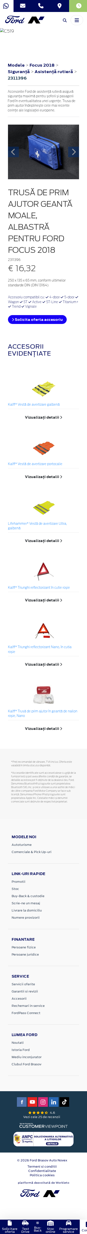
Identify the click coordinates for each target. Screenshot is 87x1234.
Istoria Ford (21, 1050)
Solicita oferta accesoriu (38, 319)
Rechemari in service (28, 1005)
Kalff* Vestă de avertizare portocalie (35, 464)
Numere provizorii (26, 917)
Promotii (18, 881)
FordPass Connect (26, 1013)
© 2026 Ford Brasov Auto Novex (42, 1160)
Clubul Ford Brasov (26, 1064)
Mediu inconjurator (27, 1057)
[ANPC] (43, 1139)
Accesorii (19, 998)
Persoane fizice (24, 947)
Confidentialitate (42, 1171)
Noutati (18, 1042)
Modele (16, 65)
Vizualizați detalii (42, 417)
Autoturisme (22, 844)
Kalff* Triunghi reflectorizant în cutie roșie (39, 587)
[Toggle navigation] (77, 20)
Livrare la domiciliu (27, 910)
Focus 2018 (42, 65)
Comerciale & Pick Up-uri (31, 852)
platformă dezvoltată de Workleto (43, 1183)
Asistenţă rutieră (54, 72)
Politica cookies (42, 1175)
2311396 (17, 78)
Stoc (15, 889)
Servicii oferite (23, 984)
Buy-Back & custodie (28, 896)
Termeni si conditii (42, 1166)
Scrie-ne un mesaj (26, 903)
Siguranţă (19, 72)
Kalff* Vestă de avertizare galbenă (34, 404)
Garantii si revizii (25, 991)
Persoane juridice (25, 954)
